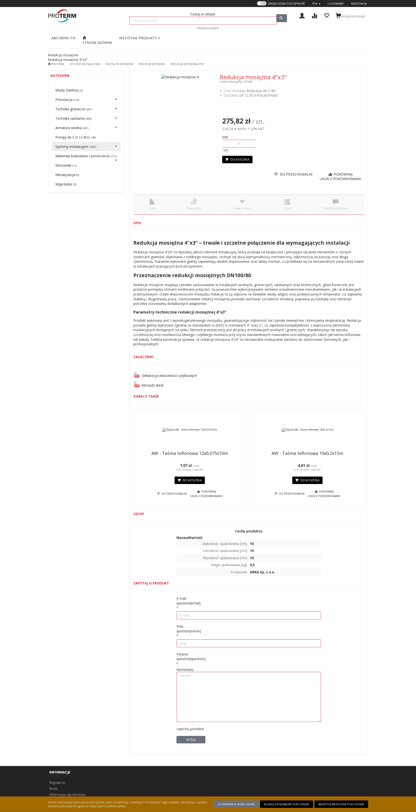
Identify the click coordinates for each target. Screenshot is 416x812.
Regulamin (57, 782)
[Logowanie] (302, 15)
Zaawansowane (208, 28)
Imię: (188, 628)
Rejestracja (359, 3)
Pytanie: (191, 656)
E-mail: (188, 600)
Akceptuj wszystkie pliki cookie (341, 804)
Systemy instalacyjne (85, 64)
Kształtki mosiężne (119, 64)
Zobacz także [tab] (242, 208)
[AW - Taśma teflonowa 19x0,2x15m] (308, 430)
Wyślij (190, 739)
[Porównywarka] (314, 15)
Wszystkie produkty (138, 38)
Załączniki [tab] (194, 208)
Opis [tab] (152, 208)
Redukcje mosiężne (152, 64)
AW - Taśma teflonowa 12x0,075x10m (189, 453)
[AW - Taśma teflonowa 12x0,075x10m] (190, 430)
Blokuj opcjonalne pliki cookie (286, 804)
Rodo (53, 788)
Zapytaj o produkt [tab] (335, 208)
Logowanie (336, 3)
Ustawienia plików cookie (236, 804)
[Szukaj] (281, 18)
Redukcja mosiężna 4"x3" (187, 64)
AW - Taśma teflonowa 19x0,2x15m (307, 453)
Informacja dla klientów (67, 794)
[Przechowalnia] (326, 15)
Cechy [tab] (287, 208)
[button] (316, 3)
